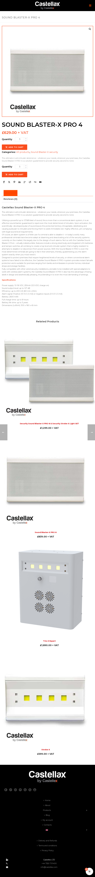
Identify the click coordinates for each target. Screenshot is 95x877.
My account (48, 820)
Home (47, 800)
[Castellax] (47, 5)
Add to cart (16, 147)
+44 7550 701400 (49, 863)
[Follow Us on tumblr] (25, 790)
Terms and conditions (47, 845)
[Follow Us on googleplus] (10, 790)
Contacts (48, 825)
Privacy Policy (48, 850)
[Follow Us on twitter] (29, 790)
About (47, 805)
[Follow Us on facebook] (5, 790)
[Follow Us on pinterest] (20, 790)
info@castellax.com (49, 867)
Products (47, 810)
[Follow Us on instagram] (15, 790)
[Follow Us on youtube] (34, 790)
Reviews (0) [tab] (10, 199)
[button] (90, 29)
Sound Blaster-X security (44, 152)
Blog (48, 815)
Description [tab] (10, 193)
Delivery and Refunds (47, 841)
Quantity (7, 139)
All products (23, 152)
